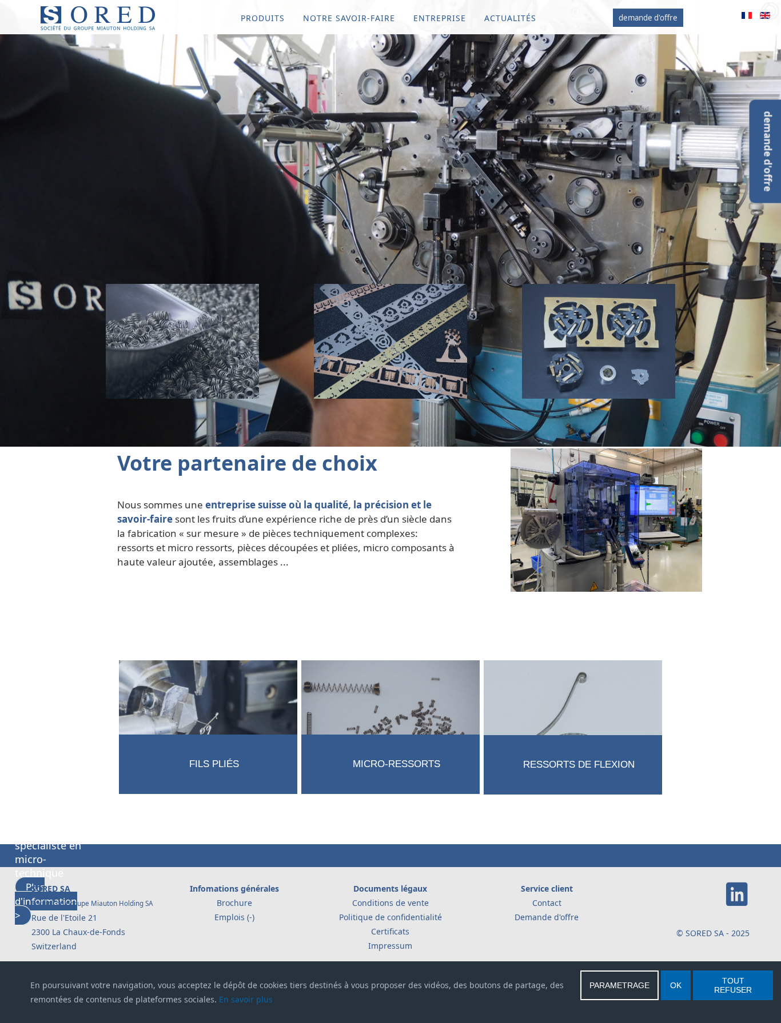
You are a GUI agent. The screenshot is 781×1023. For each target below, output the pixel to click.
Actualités (510, 18)
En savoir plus (246, 999)
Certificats (390, 931)
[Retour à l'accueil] (98, 27)
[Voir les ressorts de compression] (182, 400)
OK (676, 985)
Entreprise (439, 18)
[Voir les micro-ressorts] (391, 796)
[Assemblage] (599, 400)
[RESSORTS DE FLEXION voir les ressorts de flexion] (572, 796)
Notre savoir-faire (349, 18)
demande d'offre (648, 18)
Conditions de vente (390, 902)
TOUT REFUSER (733, 985)
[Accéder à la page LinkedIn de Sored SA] (737, 903)
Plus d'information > (46, 482)
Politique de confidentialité (390, 917)
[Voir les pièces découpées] (390, 400)
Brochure (234, 902)
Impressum (390, 945)
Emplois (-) (234, 917)
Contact (546, 902)
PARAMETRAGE (619, 985)
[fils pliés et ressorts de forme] (208, 796)
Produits (263, 18)
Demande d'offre (547, 917)
